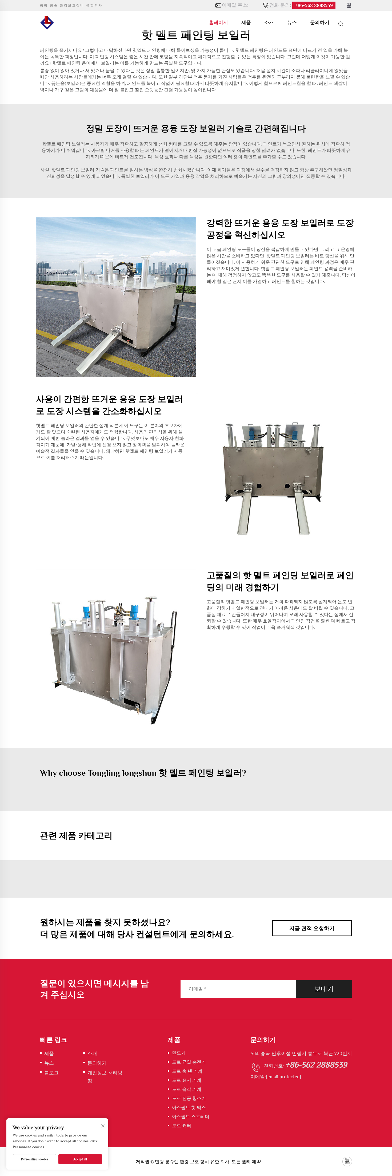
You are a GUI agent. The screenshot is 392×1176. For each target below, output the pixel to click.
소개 (269, 22)
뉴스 (292, 22)
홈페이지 (218, 22)
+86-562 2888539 (314, 5)
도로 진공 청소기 (189, 1098)
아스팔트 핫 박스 (189, 1107)
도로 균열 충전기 (189, 1062)
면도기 (179, 1053)
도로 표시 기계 (186, 1080)
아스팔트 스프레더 (190, 1116)
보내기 (324, 988)
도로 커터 (181, 1125)
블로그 (51, 1072)
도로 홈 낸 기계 (187, 1071)
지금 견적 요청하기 (312, 928)
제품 (246, 22)
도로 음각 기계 (186, 1089)
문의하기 (319, 22)
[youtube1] (349, 5)
